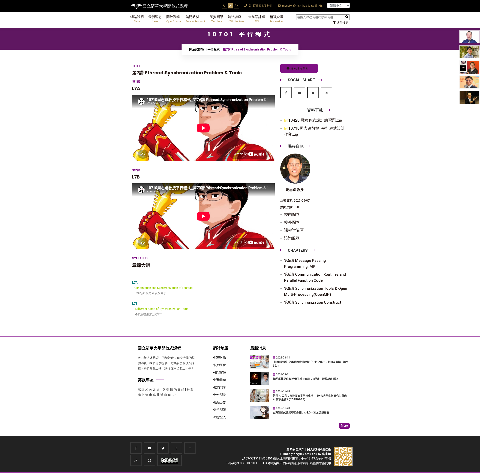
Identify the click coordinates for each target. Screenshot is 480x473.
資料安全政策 (295, 449)
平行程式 (214, 49)
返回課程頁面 (299, 68)
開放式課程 (196, 49)
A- (224, 5)
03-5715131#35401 (260, 5)
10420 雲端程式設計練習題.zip (314, 120)
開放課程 (173, 19)
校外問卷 (292, 222)
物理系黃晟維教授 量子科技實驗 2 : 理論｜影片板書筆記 (305, 379)
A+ (236, 5)
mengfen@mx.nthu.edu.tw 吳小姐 (302, 5)
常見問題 (220, 410)
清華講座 (236, 19)
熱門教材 (195, 19)
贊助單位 (220, 365)
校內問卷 (292, 214)
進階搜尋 (342, 22)
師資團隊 (216, 19)
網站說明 (137, 19)
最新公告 (220, 402)
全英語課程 (256, 19)
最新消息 (155, 19)
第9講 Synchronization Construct (312, 302)
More (344, 425)
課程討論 (220, 357)
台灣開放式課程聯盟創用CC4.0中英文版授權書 (301, 412)
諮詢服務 (292, 238)
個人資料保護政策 (319, 449)
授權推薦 (220, 380)
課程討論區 (294, 230)
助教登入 (220, 417)
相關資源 (276, 19)
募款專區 (146, 380)
